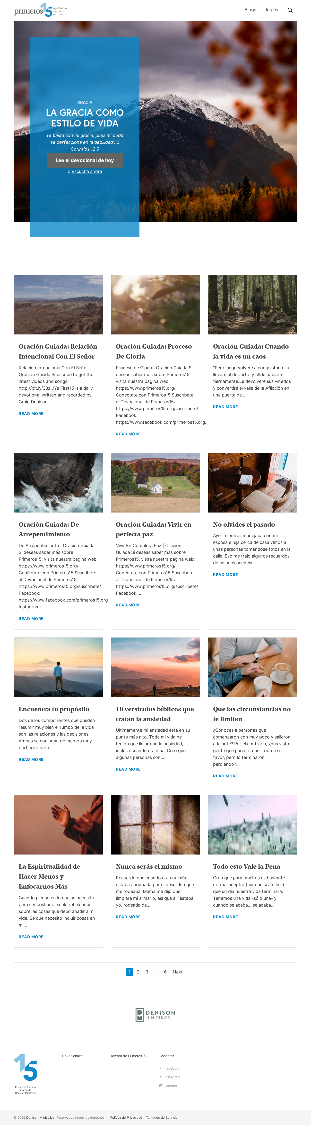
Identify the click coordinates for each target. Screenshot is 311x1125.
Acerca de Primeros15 (128, 1056)
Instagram (172, 1077)
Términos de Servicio (162, 1117)
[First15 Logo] (26, 1067)
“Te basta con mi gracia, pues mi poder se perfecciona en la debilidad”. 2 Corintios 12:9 (84, 142)
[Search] (290, 10)
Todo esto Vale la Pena (246, 867)
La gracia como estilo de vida (85, 117)
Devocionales (72, 1056)
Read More (31, 413)
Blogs (250, 9)
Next (178, 971)
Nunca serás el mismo (149, 867)
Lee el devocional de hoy (85, 160)
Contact (170, 1086)
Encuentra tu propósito (54, 709)
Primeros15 (40, 10)
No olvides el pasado (244, 525)
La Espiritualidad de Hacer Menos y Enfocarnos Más (49, 876)
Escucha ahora (87, 171)
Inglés (272, 9)
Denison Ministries (25, 1092)
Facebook (172, 1068)
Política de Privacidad (126, 1117)
